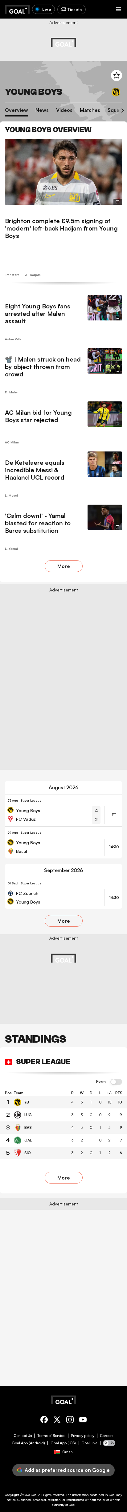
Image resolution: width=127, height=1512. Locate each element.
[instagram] (70, 1421)
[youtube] (83, 1421)
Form (101, 1081)
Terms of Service (51, 1436)
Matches (90, 110)
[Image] (63, 172)
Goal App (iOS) (63, 1443)
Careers (106, 1436)
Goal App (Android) (28, 1443)
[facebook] (44, 1421)
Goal (34, 1495)
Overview (16, 110)
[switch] (116, 1082)
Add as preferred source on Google (67, 1470)
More (63, 566)
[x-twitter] (57, 1421)
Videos (64, 110)
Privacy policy (82, 1436)
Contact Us (23, 1436)
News (42, 110)
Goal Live (89, 1443)
